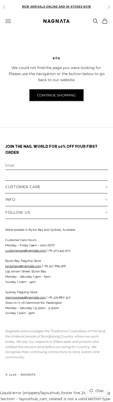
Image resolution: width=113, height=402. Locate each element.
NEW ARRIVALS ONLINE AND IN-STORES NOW (56, 6)
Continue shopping (56, 95)
